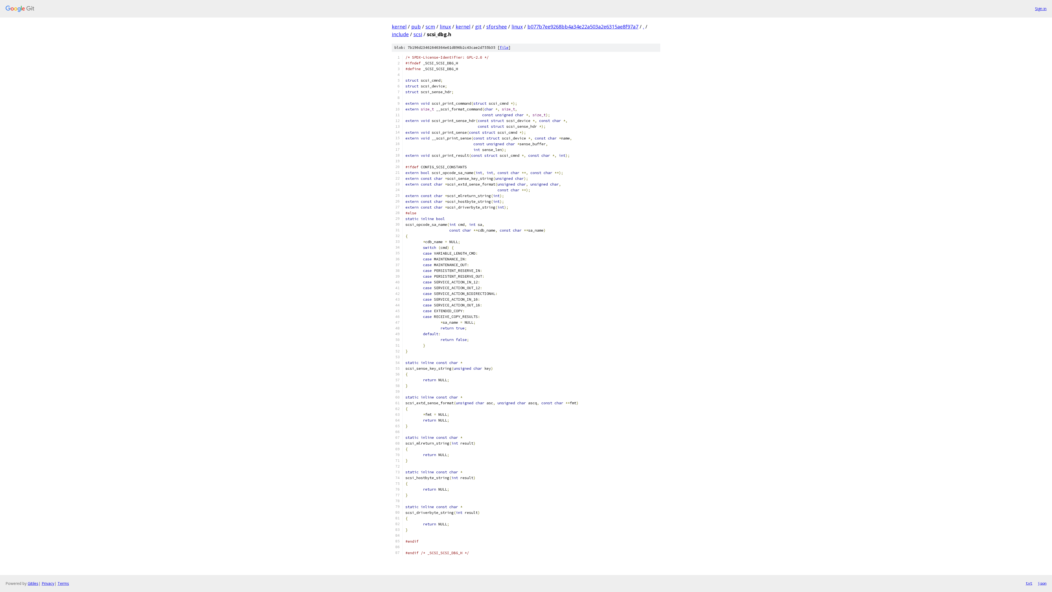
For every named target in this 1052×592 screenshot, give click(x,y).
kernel (399, 26)
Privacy (48, 583)
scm (430, 26)
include (400, 34)
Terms (63, 583)
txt (1029, 583)
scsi (417, 34)
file (504, 47)
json (1042, 583)
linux (445, 26)
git (478, 26)
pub (416, 26)
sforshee (496, 26)
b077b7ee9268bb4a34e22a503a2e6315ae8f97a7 (582, 26)
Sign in (1041, 8)
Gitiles (33, 583)
